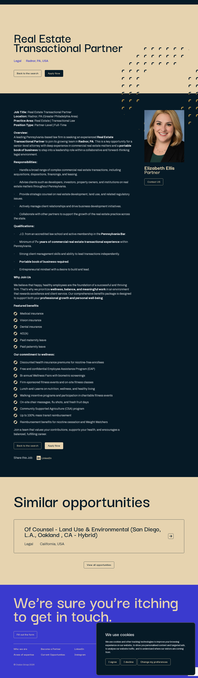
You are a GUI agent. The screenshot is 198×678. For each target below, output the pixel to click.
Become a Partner (51, 649)
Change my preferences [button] (154, 662)
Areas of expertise (24, 654)
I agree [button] (112, 662)
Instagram (80, 654)
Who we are (20, 649)
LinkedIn (47, 458)
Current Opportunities (53, 654)
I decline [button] (128, 662)
